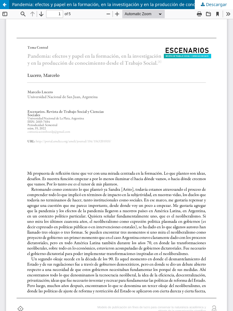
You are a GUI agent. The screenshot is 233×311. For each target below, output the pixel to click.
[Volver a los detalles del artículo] (4, 4)
